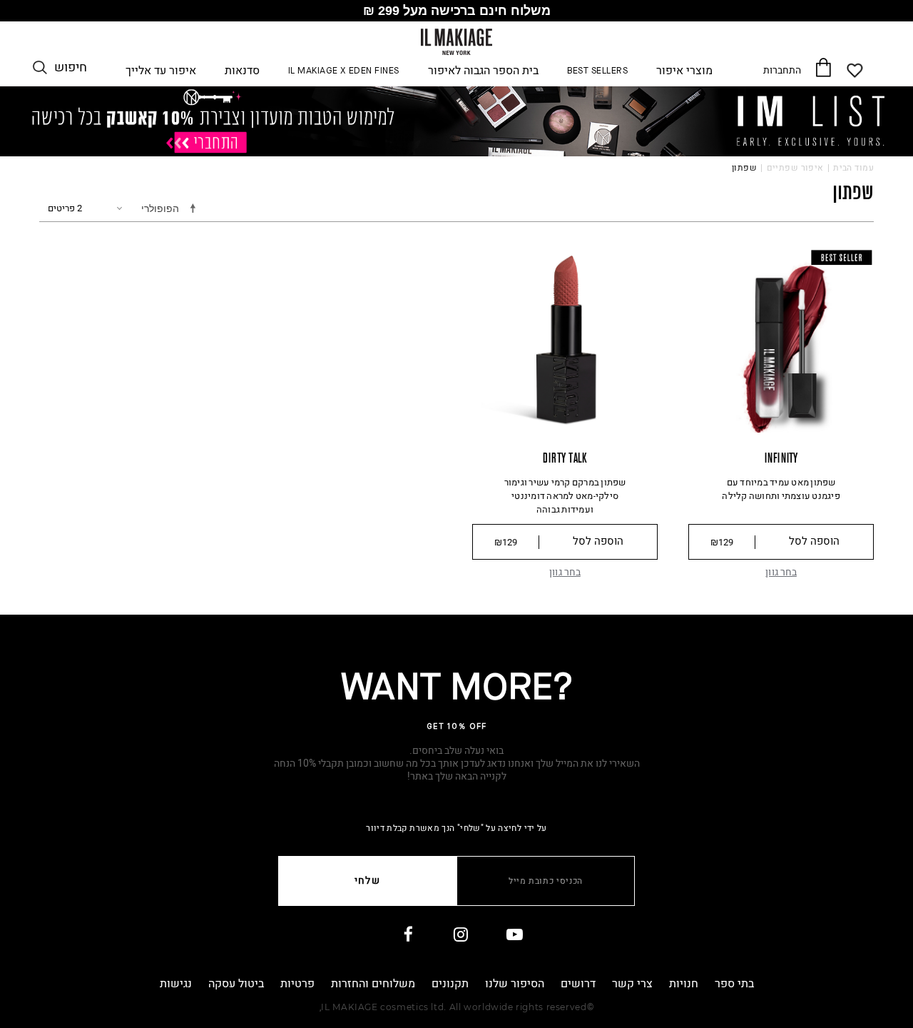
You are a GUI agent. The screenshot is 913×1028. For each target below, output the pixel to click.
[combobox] (150, 208)
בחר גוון (780, 572)
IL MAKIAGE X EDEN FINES (343, 71)
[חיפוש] (40, 68)
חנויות (683, 983)
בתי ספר (734, 983)
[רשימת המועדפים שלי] (855, 71)
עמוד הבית (853, 167)
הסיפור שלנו (514, 983)
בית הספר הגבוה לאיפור (483, 71)
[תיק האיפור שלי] (823, 67)
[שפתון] (456, 120)
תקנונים (450, 983)
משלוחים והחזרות (373, 983)
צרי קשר (632, 983)
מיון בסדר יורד (195, 207)
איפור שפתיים (795, 167)
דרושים (578, 983)
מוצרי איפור (684, 71)
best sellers (597, 71)
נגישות (176, 983)
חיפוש (70, 68)
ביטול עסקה (236, 983)
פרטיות (297, 983)
